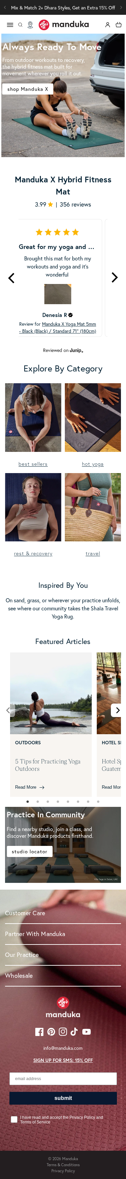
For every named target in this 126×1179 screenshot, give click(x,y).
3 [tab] (48, 801)
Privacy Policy (63, 1170)
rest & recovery (33, 553)
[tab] (28, 801)
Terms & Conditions (63, 1164)
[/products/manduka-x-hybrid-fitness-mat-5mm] (63, 95)
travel (93, 553)
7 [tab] (88, 801)
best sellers (33, 464)
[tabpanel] (51, 724)
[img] (70, 315)
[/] (64, 25)
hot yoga (93, 464)
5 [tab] (68, 801)
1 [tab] (28, 801)
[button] (121, 7)
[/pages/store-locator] (30, 25)
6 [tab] (78, 801)
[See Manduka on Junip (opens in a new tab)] (76, 350)
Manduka (70, 1158)
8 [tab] (98, 801)
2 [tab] (38, 801)
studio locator (29, 851)
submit (63, 1098)
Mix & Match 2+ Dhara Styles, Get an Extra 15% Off (63, 7)
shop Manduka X (27, 88)
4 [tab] (58, 801)
